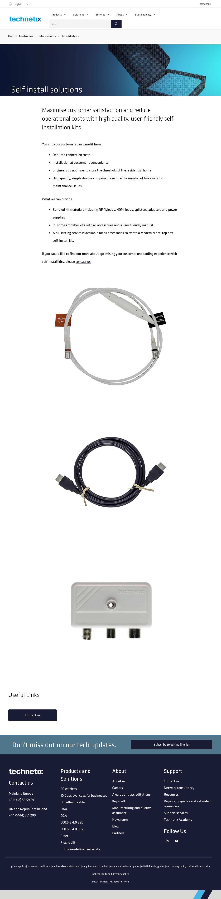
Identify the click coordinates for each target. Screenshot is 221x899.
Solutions (78, 14)
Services (100, 14)
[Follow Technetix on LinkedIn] (169, 845)
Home (10, 36)
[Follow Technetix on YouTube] (179, 845)
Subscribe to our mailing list (172, 744)
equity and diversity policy (114, 874)
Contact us (32, 715)
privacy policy (18, 866)
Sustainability (143, 14)
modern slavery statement (66, 866)
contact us (83, 261)
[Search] (116, 24)
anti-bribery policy (176, 866)
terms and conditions (38, 866)
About (120, 14)
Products (57, 14)
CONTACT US (205, 4)
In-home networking (47, 36)
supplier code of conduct (95, 866)
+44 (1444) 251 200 (22, 815)
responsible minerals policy (125, 866)
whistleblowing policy (153, 866)
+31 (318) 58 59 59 (21, 800)
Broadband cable (26, 36)
